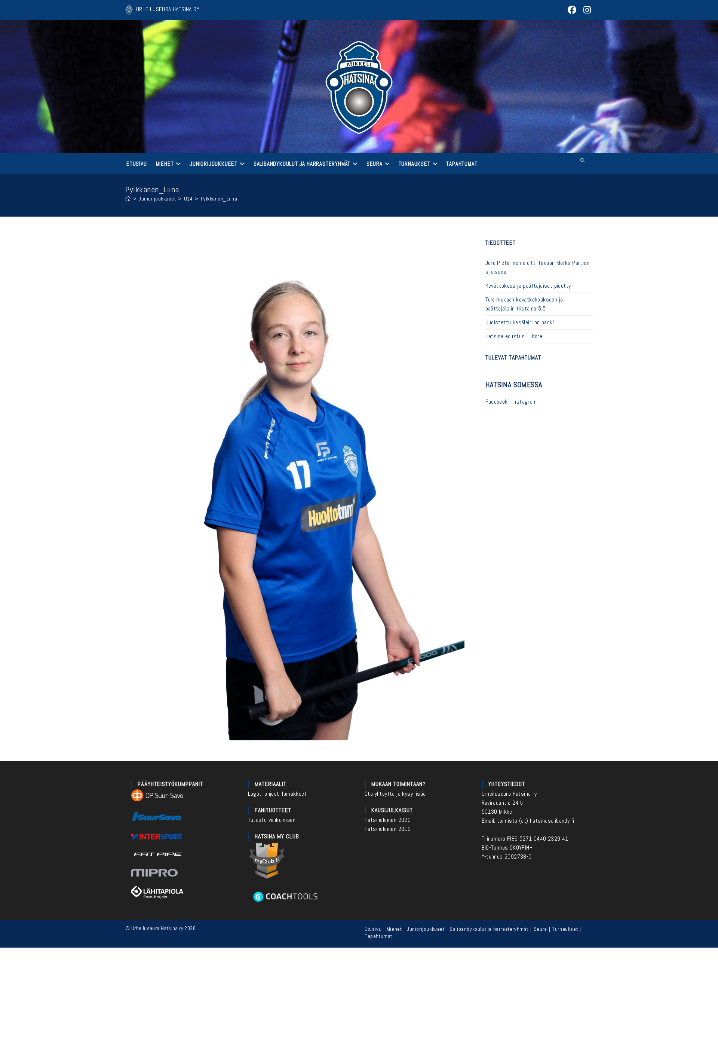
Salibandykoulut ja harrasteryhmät (488, 929)
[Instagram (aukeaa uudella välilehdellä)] (586, 10)
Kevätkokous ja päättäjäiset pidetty (528, 286)
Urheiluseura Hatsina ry (509, 794)
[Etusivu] (128, 198)
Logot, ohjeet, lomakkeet (277, 794)
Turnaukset (565, 929)
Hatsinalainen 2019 (388, 829)
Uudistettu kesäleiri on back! (519, 322)
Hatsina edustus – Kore (514, 336)
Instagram (524, 402)
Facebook (496, 402)
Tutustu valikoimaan (272, 820)
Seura (540, 929)
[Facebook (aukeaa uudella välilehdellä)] (572, 10)
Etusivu (373, 929)
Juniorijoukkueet (426, 929)
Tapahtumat (378, 936)
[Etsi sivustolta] (582, 160)
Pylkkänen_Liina (219, 198)
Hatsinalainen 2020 (388, 820)
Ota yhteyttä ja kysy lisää (395, 794)
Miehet (394, 929)
